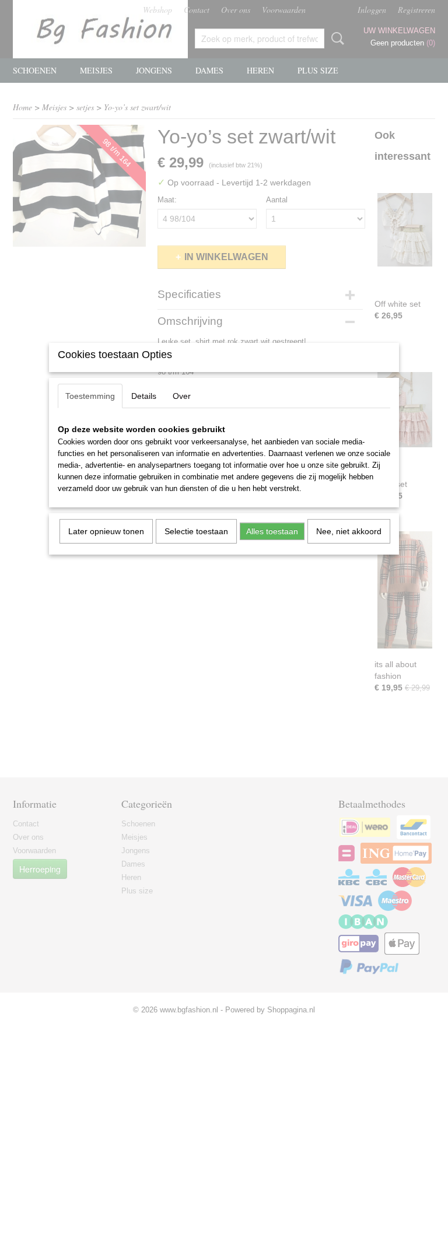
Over (182, 396)
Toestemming (90, 396)
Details (143, 396)
